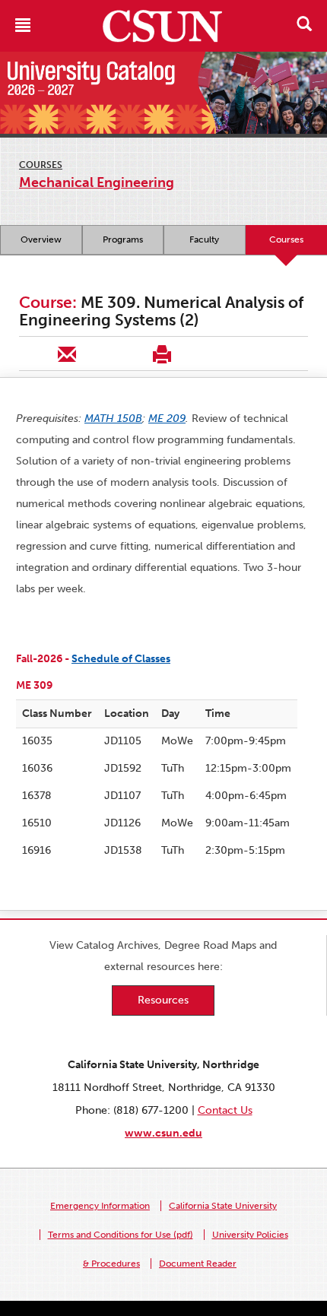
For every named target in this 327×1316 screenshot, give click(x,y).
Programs (123, 239)
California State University (223, 1205)
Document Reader (198, 1263)
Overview (41, 239)
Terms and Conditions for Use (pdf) (120, 1234)
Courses (40, 165)
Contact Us (225, 1110)
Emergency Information (100, 1205)
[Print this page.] (161, 353)
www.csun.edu (163, 1133)
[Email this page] (66, 353)
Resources (163, 1000)
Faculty (204, 239)
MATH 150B (113, 418)
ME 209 (167, 418)
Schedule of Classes (120, 658)
